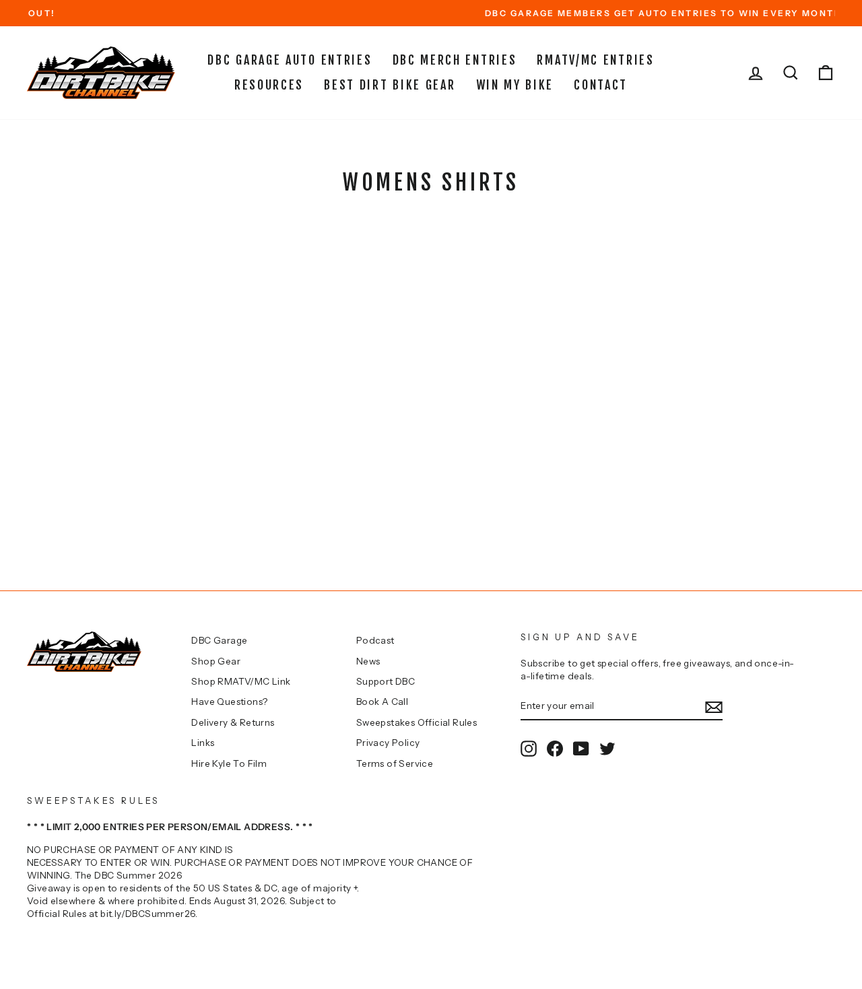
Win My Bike (515, 84)
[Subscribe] (714, 706)
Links (202, 742)
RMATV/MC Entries (595, 60)
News (368, 661)
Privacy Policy (388, 742)
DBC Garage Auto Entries (289, 60)
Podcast (375, 640)
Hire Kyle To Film (229, 763)
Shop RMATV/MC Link (240, 681)
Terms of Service (394, 763)
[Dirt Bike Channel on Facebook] (555, 749)
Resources (269, 84)
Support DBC (385, 681)
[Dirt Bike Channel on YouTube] (581, 749)
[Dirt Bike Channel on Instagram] (529, 749)
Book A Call (382, 701)
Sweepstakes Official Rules (416, 722)
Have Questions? (229, 701)
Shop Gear (215, 661)
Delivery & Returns (232, 722)
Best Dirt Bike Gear (389, 84)
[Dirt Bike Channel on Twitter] (607, 749)
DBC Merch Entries (455, 60)
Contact (601, 84)
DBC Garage (219, 640)
